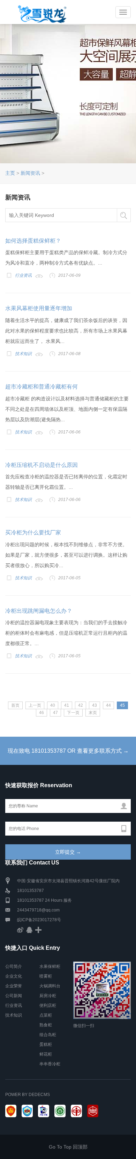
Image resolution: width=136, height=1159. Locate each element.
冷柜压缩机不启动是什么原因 (41, 465)
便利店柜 (47, 1005)
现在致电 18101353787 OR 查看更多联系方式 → (68, 751)
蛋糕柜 (45, 1044)
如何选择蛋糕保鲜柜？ (33, 241)
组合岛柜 (47, 1034)
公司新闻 (13, 995)
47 (55, 712)
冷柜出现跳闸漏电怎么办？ (38, 611)
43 (94, 705)
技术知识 (23, 353)
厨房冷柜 (47, 995)
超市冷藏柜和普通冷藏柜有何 (41, 387)
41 (66, 705)
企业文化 (13, 976)
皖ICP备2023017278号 (39, 919)
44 (108, 705)
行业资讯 (23, 275)
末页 (93, 712)
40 (52, 705)
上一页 (35, 705)
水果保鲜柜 (49, 966)
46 (41, 712)
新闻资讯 (30, 173)
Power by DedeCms (27, 1094)
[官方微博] (20, 929)
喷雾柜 (45, 976)
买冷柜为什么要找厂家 (33, 532)
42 (80, 705)
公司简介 (13, 966)
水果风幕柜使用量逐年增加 (38, 308)
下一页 (73, 712)
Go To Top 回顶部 (68, 1147)
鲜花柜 (45, 1054)
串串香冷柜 (49, 1064)
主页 (10, 173)
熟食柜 (45, 1025)
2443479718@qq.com (38, 910)
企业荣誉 (13, 986)
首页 (15, 705)
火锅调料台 (49, 986)
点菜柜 (45, 1015)
